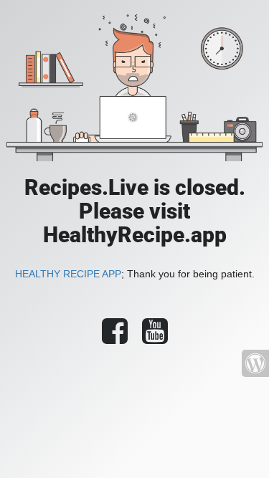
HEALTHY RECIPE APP (68, 273)
